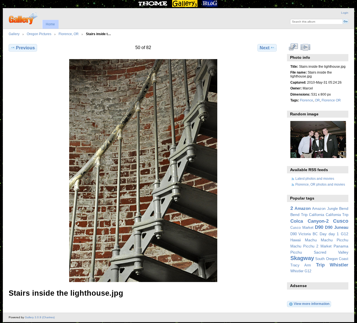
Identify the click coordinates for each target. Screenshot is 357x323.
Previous (25, 47)
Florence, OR (69, 34)
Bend (343, 208)
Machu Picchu (334, 240)
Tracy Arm (300, 265)
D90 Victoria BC (304, 234)
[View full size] (143, 170)
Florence (306, 100)
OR (317, 100)
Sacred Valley (331, 252)
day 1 (334, 234)
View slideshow (305, 47)
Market (326, 246)
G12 (344, 234)
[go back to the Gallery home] (23, 18)
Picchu (296, 252)
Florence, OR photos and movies (320, 184)
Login (344, 12)
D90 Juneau (336, 227)
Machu (311, 240)
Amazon (303, 208)
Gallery (14, 34)
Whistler (339, 265)
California (316, 215)
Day (323, 234)
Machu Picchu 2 (304, 246)
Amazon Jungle (324, 209)
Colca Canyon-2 (309, 221)
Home (50, 24)
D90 (319, 227)
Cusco (340, 221)
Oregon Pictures (39, 34)
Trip (320, 265)
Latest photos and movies (314, 178)
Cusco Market (301, 228)
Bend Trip (299, 214)
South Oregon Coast (331, 259)
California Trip (337, 215)
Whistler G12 (300, 271)
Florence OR (331, 100)
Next (264, 47)
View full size (293, 47)
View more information (311, 303)
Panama (341, 246)
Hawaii (295, 240)
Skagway (302, 258)
